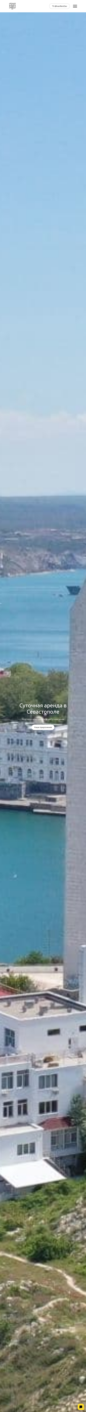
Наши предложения (43, 727)
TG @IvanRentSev (59, 6)
